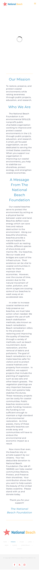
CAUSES (22, 542)
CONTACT (19, 548)
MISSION (13, 542)
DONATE (14, 545)
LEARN (30, 542)
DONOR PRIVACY (25, 545)
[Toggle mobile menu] (35, 4)
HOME (5, 542)
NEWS (6, 545)
